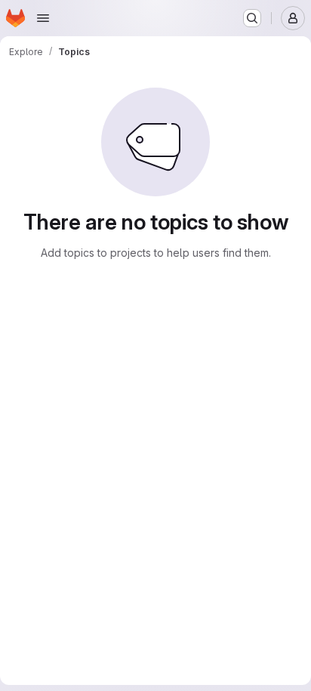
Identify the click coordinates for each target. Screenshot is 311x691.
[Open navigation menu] (43, 18)
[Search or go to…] (252, 18)
